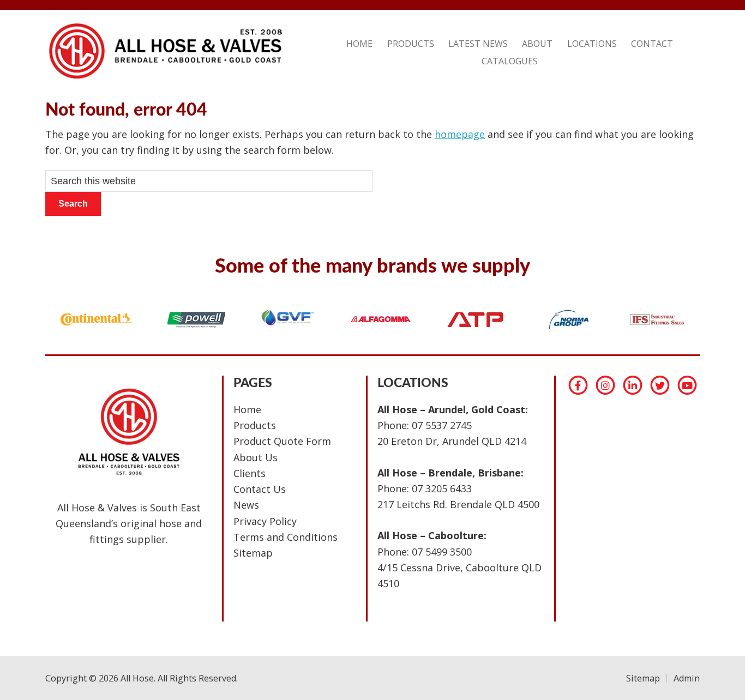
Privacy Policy (265, 521)
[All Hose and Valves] (164, 78)
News (246, 504)
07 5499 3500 (442, 551)
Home (247, 409)
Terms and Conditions (285, 537)
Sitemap (253, 552)
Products (254, 425)
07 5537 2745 (442, 425)
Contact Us (259, 489)
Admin (687, 678)
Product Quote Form (282, 441)
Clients (249, 473)
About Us (255, 457)
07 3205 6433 (442, 488)
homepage (460, 134)
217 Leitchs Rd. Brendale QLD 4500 (458, 504)
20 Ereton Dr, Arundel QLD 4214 (451, 441)
